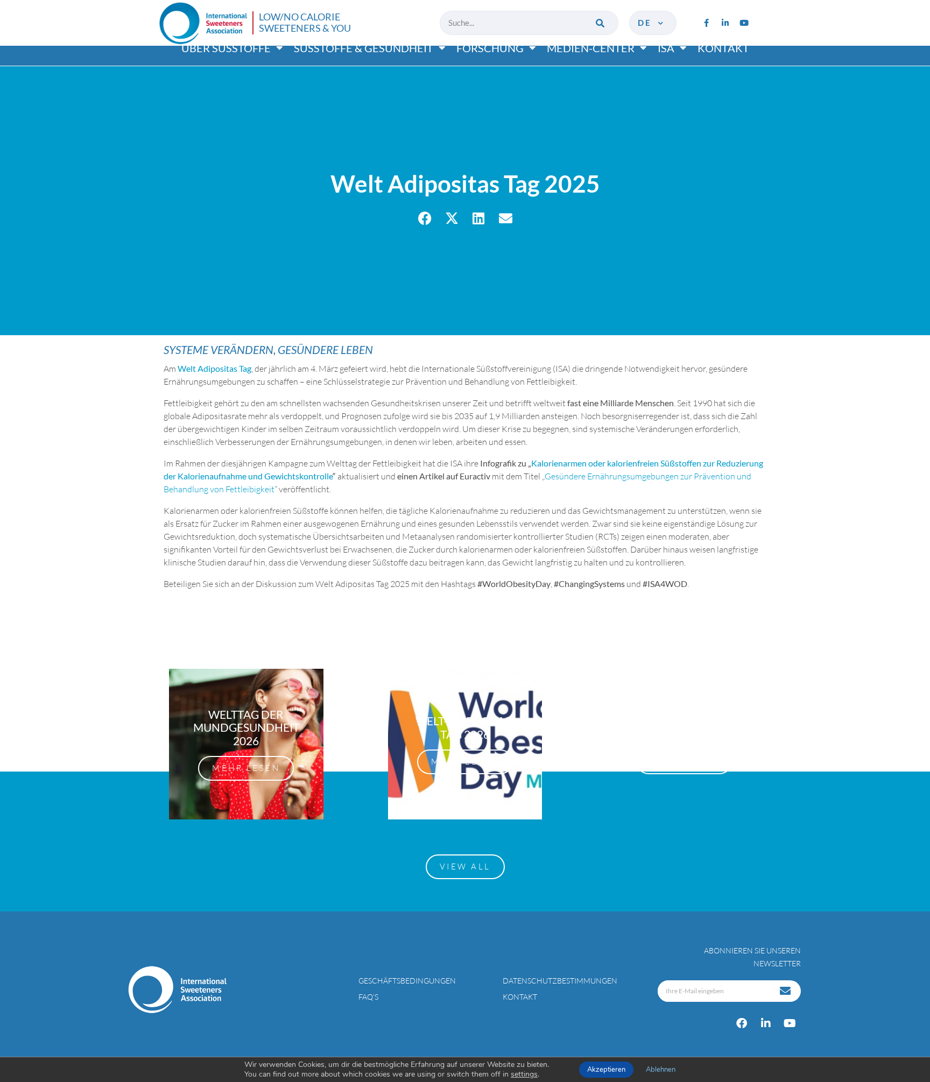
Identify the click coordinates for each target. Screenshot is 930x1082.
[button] (425, 218)
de (647, 22)
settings (524, 1074)
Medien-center (591, 47)
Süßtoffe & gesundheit (363, 47)
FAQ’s (368, 996)
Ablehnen (660, 1069)
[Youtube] (744, 23)
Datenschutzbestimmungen (560, 980)
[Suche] (601, 22)
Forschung (490, 47)
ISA (666, 47)
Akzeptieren (606, 1069)
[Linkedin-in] (725, 23)
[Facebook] (741, 1023)
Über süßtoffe (226, 47)
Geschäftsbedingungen (407, 980)
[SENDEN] (786, 991)
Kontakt (723, 47)
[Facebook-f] (706, 23)
